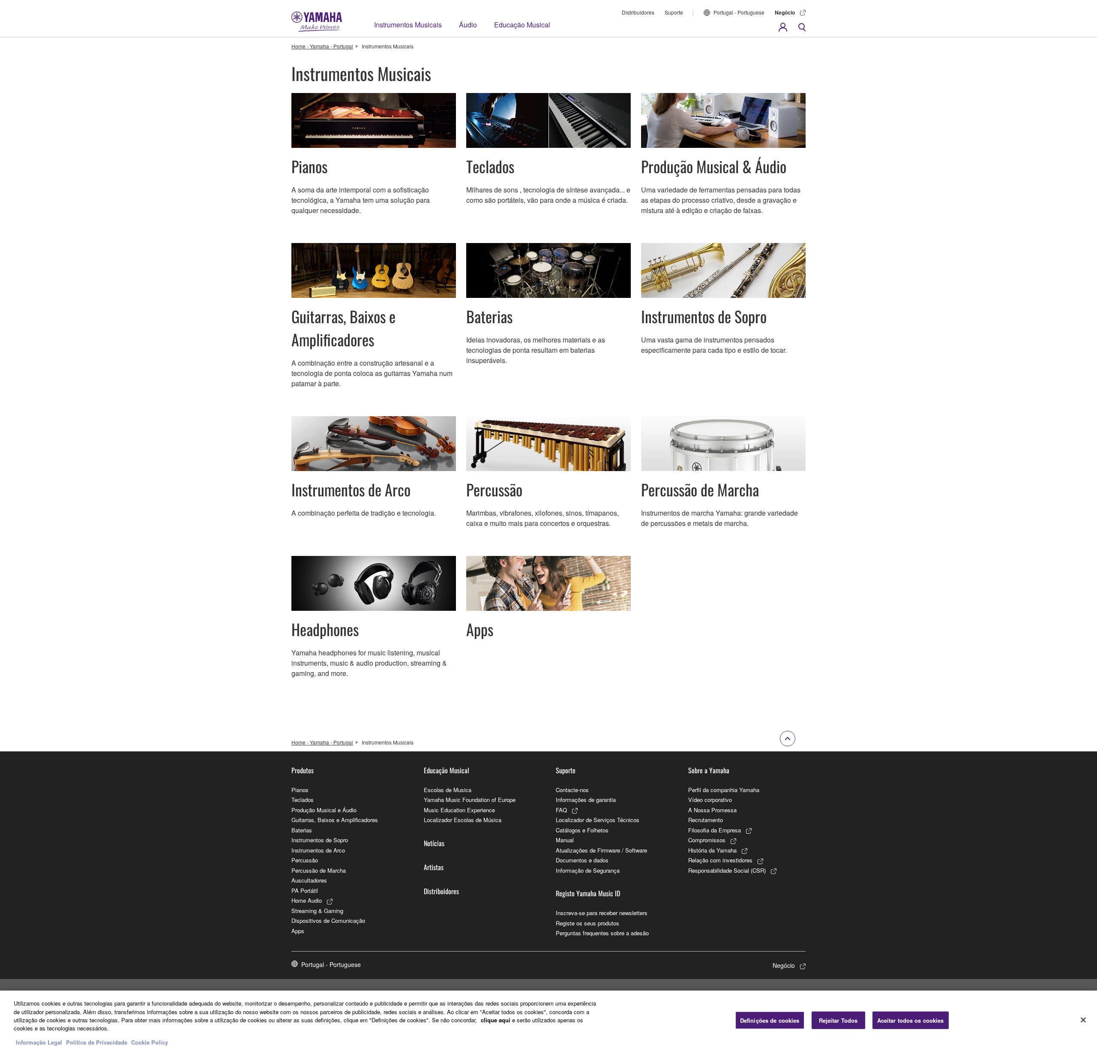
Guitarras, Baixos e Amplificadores (334, 820)
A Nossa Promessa (712, 810)
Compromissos (706, 840)
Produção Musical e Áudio (324, 810)
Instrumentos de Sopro (319, 840)
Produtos (302, 770)
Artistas (434, 867)
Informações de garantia (586, 800)
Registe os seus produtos (587, 923)
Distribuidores (638, 12)
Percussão (304, 860)
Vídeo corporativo (710, 800)
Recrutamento (705, 820)
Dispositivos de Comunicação (328, 920)
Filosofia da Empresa (714, 830)
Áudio (468, 25)
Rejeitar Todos (838, 1020)
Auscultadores (309, 880)
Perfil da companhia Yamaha (723, 790)
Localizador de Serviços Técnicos (597, 820)
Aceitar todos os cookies (910, 1020)
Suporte (674, 12)
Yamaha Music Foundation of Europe (470, 800)
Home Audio (306, 900)
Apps (297, 931)
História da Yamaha (712, 850)
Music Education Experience (459, 810)
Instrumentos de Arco (318, 850)
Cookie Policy (149, 1042)
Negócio (785, 12)
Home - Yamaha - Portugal (322, 46)
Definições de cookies (770, 1020)
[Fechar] (1083, 1019)
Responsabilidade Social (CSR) (727, 870)
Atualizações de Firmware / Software (601, 850)
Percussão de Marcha (318, 870)
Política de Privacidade (96, 1042)
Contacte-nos (572, 790)
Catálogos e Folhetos (582, 830)
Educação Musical (522, 25)
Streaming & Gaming (317, 911)
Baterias (301, 830)
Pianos (300, 790)
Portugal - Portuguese (738, 12)
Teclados (302, 800)
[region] (548, 1021)
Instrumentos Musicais (408, 25)
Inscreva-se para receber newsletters (601, 913)
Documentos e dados (582, 860)
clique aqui (495, 1020)
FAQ (561, 810)
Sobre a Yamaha (708, 770)
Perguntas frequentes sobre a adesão (602, 933)
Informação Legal (39, 1042)
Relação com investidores (720, 860)
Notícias (434, 843)
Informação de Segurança (588, 870)
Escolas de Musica (447, 790)
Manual (565, 840)
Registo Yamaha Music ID (588, 893)
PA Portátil (304, 890)
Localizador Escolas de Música (462, 820)
